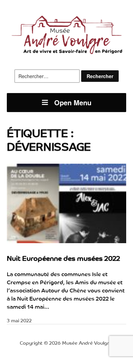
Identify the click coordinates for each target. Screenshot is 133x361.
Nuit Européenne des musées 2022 (63, 258)
